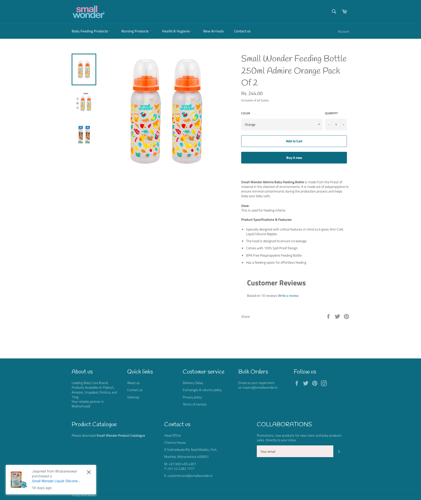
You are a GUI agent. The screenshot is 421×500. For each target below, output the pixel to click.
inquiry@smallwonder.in (260, 387)
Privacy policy (192, 397)
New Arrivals (213, 31)
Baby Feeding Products (90, 31)
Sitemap (133, 397)
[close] (89, 472)
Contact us (242, 31)
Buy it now (294, 157)
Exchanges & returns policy (202, 389)
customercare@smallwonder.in (190, 475)
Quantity (331, 113)
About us (133, 382)
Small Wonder (89, 495)
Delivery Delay (193, 382)
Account (343, 31)
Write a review (288, 295)
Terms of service (194, 404)
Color (245, 113)
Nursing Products (135, 31)
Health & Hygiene (176, 31)
